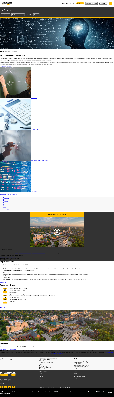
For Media (76, 379)
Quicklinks (102, 3)
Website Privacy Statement (45, 387)
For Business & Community (80, 376)
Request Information (8, 349)
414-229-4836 (43, 366)
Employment (42, 379)
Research (29, 14)
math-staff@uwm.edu (45, 367)
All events (2, 307)
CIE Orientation (13, 292)
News (75, 371)
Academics (5, 14)
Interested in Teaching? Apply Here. (9, 194)
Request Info (65, 3)
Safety (40, 373)
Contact (3, 383)
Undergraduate (6, 198)
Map (41, 364)
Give (74, 3)
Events (75, 373)
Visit (70, 3)
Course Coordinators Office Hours (18, 288)
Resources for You (91, 3)
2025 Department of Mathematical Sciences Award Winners (18, 270)
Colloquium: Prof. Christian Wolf (17, 303)
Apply (78, 3)
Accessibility (58, 387)
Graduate (5, 201)
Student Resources (17, 14)
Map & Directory (43, 371)
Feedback (67, 387)
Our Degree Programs (5, 66)
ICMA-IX (5, 275)
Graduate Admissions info (38, 253)
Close (109, 392)
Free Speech (42, 376)
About (35, 14)
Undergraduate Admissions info (23, 253)
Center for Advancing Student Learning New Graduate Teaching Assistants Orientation (32, 295)
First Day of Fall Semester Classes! (18, 299)
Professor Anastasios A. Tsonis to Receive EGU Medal (17, 265)
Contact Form (43, 369)
